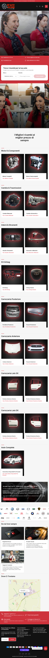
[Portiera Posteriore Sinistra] (36, 389)
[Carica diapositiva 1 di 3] (23, 54)
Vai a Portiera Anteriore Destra (10, 438)
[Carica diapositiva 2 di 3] (24, 54)
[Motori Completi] (12, 166)
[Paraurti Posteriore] (36, 315)
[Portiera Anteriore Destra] (12, 426)
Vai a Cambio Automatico (32, 215)
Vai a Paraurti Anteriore (31, 363)
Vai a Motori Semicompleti (32, 178)
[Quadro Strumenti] (12, 240)
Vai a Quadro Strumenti (8, 252)
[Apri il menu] (46, 6)
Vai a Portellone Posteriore (9, 326)
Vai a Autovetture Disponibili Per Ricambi (10, 474)
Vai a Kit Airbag (6, 289)
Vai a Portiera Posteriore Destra (33, 438)
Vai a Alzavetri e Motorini (32, 252)
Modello (20, 72)
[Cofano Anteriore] (12, 352)
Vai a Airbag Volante (31, 289)
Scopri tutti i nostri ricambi (10, 499)
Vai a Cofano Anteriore (8, 363)
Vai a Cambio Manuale (8, 215)
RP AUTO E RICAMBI (19, 656)
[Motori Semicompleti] (36, 166)
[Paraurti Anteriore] (36, 352)
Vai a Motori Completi (8, 178)
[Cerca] (37, 6)
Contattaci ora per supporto (17, 123)
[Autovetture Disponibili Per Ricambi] (12, 463)
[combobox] (26, 76)
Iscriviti (12, 639)
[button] (24, 594)
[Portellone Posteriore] (12, 315)
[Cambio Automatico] (36, 203)
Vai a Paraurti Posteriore (32, 326)
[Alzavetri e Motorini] (36, 240)
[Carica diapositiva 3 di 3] (25, 54)
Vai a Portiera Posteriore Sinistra (34, 401)
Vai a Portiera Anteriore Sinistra (10, 401)
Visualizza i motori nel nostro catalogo (11, 51)
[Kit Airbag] (12, 277)
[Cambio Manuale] (12, 203)
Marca (4, 72)
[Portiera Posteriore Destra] (36, 426)
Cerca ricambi (39, 76)
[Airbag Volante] (36, 277)
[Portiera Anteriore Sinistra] (12, 389)
